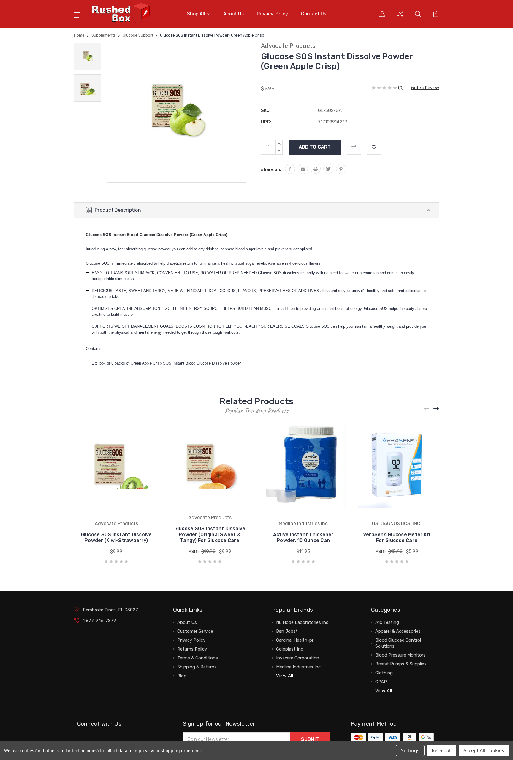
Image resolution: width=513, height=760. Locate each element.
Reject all (442, 750)
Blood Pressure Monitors (400, 655)
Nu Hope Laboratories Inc (302, 622)
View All (284, 676)
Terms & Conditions (197, 658)
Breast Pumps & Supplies (401, 664)
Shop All (196, 14)
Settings (410, 750)
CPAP (381, 681)
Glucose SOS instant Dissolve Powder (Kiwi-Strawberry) (116, 537)
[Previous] (427, 408)
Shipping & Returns (197, 667)
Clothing (384, 673)
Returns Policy (192, 649)
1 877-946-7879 (99, 620)
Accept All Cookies (483, 750)
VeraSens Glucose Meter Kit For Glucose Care (397, 537)
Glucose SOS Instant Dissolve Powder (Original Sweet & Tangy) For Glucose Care (210, 534)
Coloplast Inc (289, 649)
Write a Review (425, 87)
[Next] (436, 408)
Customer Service (195, 631)
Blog (181, 676)
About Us (233, 14)
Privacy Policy (272, 14)
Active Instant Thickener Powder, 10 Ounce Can (303, 537)
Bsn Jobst (287, 631)
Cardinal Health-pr (295, 640)
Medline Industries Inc (298, 667)
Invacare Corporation (297, 658)
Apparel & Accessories (398, 631)
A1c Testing (387, 622)
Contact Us (313, 14)
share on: (271, 169)
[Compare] (400, 17)
